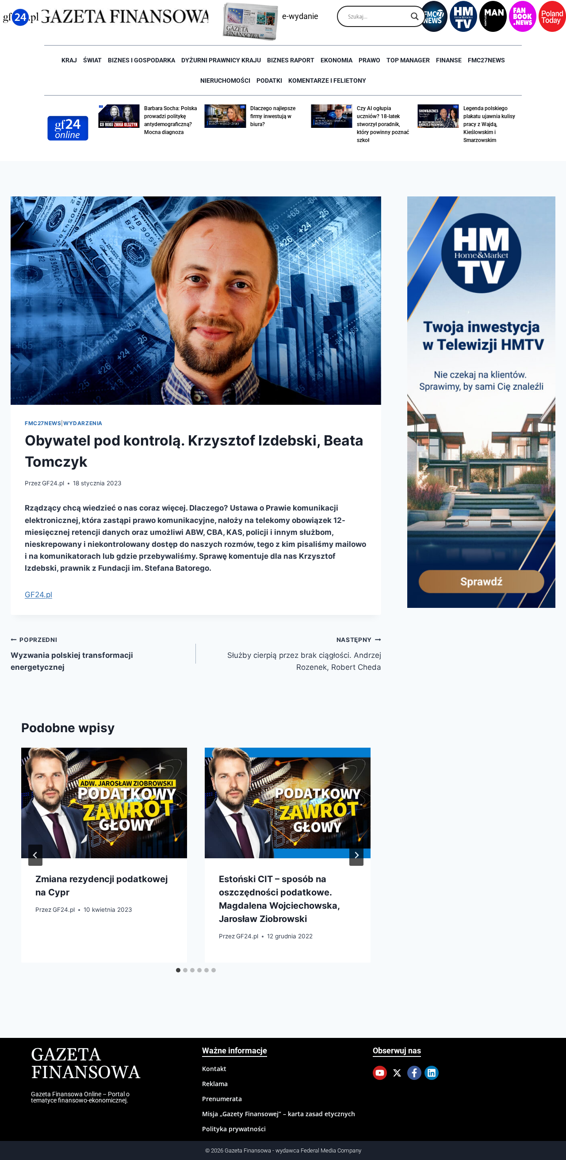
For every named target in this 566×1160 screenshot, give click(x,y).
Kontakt (214, 1068)
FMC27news (486, 60)
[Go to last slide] (35, 855)
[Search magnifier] (415, 16)
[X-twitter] (397, 1073)
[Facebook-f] (414, 1073)
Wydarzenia (83, 423)
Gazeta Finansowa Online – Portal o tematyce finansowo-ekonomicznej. (80, 1097)
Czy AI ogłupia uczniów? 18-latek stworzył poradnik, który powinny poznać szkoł (383, 124)
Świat (92, 60)
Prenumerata (222, 1099)
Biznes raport (290, 60)
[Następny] (356, 855)
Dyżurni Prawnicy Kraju (221, 60)
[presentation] (104, 803)
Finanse (449, 60)
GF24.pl (53, 483)
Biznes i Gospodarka (141, 60)
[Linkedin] (431, 1073)
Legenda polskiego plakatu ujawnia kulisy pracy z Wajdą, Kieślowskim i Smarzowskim (489, 124)
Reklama (215, 1083)
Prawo (369, 60)
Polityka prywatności (234, 1129)
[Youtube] (380, 1073)
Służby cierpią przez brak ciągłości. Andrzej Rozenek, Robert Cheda (304, 654)
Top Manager (408, 60)
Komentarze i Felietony (327, 80)
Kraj (69, 60)
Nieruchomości (225, 80)
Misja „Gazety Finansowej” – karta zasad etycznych (278, 1114)
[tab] (178, 970)
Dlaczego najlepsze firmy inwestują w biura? (272, 116)
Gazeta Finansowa (85, 1064)
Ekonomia (336, 60)
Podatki (269, 80)
